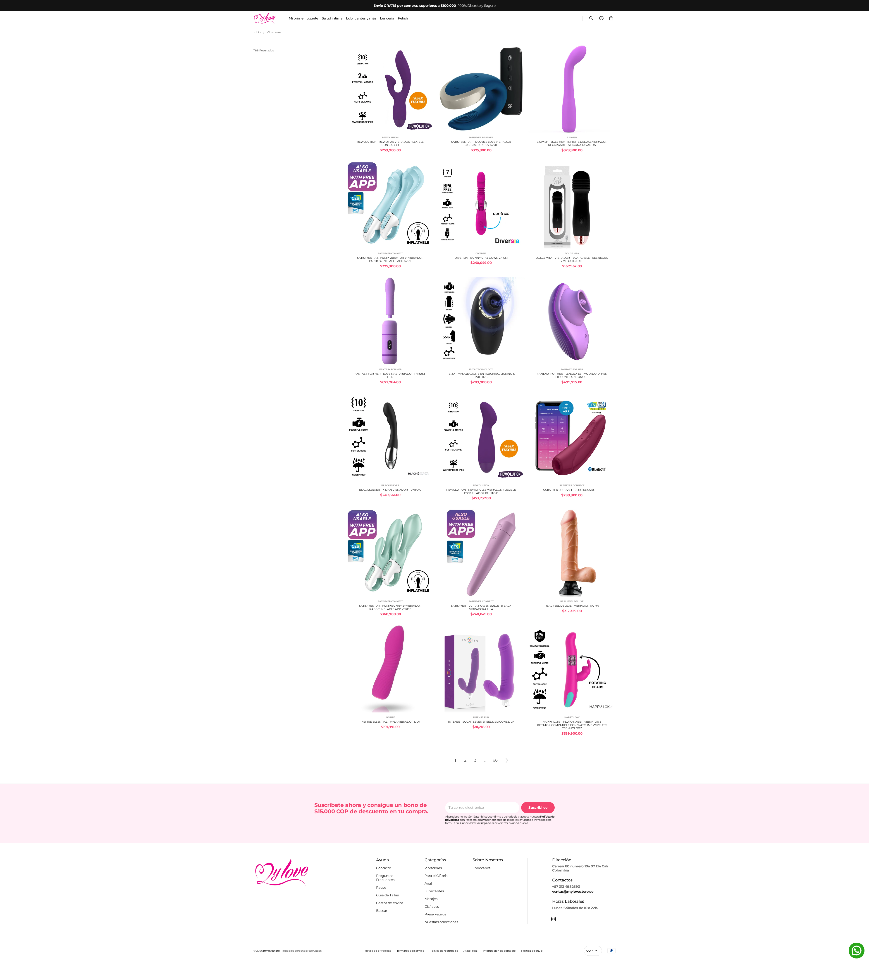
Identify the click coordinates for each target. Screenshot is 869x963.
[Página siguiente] (507, 760)
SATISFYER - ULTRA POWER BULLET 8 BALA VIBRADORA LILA (481, 607)
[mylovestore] (264, 18)
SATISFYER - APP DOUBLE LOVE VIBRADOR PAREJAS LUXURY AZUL (481, 143)
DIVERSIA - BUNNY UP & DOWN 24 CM (481, 257)
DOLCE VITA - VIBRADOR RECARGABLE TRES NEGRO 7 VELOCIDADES (572, 259)
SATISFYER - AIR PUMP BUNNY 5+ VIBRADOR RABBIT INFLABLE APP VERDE (390, 607)
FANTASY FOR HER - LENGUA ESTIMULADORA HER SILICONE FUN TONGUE (572, 375)
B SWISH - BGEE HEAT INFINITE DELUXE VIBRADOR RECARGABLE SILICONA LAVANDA (572, 143)
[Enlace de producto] (390, 98)
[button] (591, 18)
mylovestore (271, 950)
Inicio (256, 32)
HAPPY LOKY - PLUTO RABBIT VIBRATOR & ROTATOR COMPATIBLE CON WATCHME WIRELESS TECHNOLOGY (572, 725)
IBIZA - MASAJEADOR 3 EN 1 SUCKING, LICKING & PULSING (481, 375)
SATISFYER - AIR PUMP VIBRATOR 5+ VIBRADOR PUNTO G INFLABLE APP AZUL (390, 259)
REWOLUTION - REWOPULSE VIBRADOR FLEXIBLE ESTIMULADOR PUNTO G (481, 491)
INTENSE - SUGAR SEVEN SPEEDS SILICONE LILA (481, 721)
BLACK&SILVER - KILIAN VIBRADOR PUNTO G (390, 489)
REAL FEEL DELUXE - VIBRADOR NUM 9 (572, 605)
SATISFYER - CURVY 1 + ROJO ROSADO (569, 490)
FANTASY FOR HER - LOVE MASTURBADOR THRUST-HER (390, 375)
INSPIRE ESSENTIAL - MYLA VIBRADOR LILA (390, 721)
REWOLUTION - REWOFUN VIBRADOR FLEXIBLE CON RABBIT (390, 143)
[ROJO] (599, 490)
